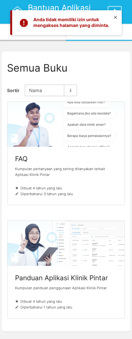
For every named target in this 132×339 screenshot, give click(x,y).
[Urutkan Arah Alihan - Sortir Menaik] (70, 90)
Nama (35, 90)
